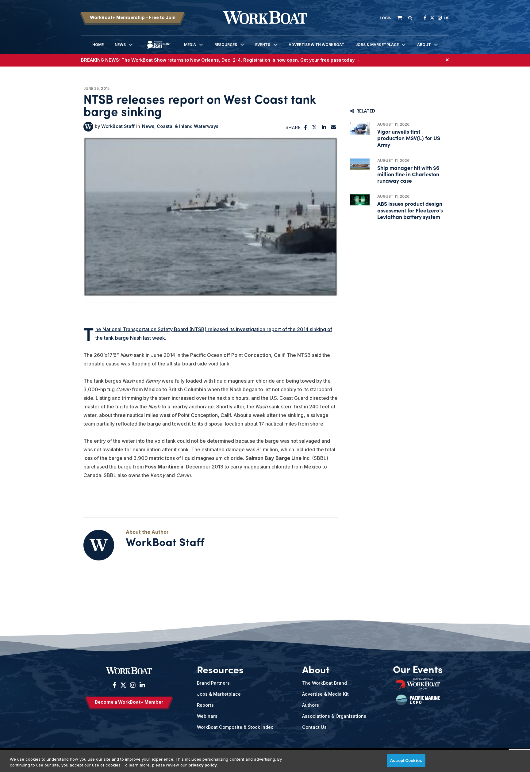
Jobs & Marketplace (377, 44)
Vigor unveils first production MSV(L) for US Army (408, 138)
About (424, 44)
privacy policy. (203, 765)
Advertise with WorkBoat (316, 44)
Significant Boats (159, 49)
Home (98, 44)
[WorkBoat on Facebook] (425, 17)
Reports (205, 705)
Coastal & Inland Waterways (187, 126)
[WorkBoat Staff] (88, 127)
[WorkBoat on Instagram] (440, 17)
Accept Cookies (406, 760)
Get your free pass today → (330, 60)
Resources (225, 44)
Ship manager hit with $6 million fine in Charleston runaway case (408, 174)
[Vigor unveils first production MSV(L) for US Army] (360, 128)
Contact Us (314, 727)
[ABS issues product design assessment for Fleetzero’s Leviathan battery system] (360, 199)
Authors (310, 705)
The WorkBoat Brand (324, 683)
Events (262, 44)
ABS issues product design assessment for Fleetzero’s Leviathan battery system (410, 210)
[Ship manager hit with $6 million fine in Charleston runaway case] (360, 164)
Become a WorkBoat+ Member (129, 702)
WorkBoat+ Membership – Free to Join (132, 17)
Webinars (207, 716)
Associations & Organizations (334, 716)
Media (190, 44)
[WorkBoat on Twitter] (432, 17)
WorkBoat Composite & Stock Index (235, 727)
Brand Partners (213, 683)
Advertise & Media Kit (325, 694)
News (120, 44)
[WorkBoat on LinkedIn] (446, 17)
